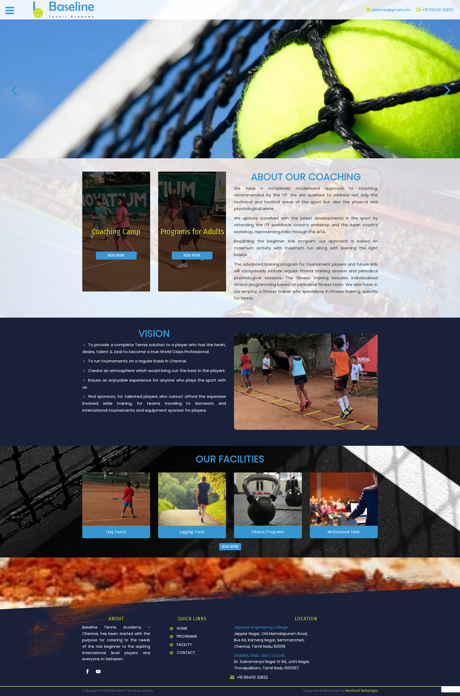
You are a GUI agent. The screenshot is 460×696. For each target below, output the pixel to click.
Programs (187, 636)
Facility (184, 644)
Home (182, 628)
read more (116, 255)
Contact (186, 652)
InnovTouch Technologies (361, 691)
